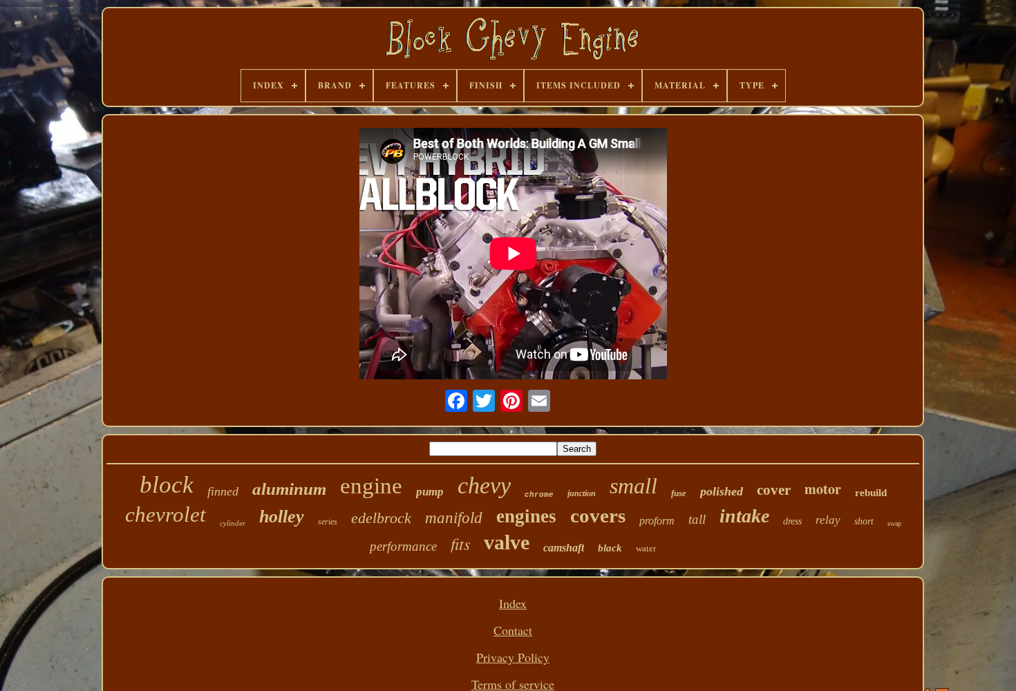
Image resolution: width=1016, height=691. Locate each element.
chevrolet (165, 514)
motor (823, 489)
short (864, 521)
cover (774, 490)
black (610, 547)
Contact (512, 630)
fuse (678, 493)
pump (430, 491)
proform (657, 521)
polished (721, 491)
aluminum (289, 489)
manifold (453, 518)
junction (581, 493)
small (633, 485)
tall (697, 519)
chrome (539, 495)
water (646, 548)
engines (526, 516)
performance (403, 546)
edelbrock (381, 518)
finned (222, 491)
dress (792, 521)
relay (828, 520)
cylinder (232, 523)
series (327, 522)
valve (506, 542)
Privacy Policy (512, 657)
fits (460, 543)
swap (894, 523)
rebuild (871, 492)
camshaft (563, 547)
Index (513, 603)
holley (281, 517)
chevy (484, 485)
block (167, 484)
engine (371, 485)
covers (597, 515)
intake (744, 516)
